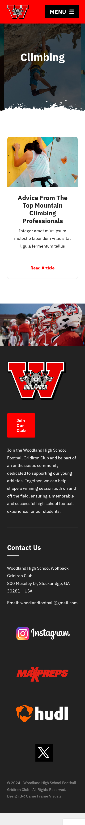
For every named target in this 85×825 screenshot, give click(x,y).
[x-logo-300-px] (42, 737)
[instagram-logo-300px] (42, 617)
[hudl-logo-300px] (42, 697)
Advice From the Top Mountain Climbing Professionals (43, 209)
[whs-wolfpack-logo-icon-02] (18, 6)
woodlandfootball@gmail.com (49, 602)
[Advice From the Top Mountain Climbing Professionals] (42, 140)
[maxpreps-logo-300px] (42, 657)
